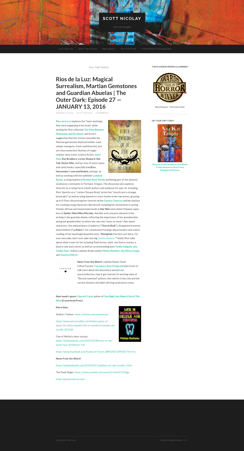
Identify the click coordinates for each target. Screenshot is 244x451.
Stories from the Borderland (156, 49)
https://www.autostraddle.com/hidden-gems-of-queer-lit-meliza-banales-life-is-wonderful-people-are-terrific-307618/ (86, 325)
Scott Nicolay (122, 18)
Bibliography (108, 49)
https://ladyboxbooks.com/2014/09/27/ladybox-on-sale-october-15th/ (94, 365)
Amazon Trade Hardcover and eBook (169, 164)
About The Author (87, 49)
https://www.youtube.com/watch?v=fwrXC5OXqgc (102, 372)
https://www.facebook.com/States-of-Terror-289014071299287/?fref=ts (96, 351)
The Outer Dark (128, 49)
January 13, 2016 (64, 113)
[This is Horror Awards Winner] (170, 104)
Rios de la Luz (63, 121)
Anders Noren (175, 440)
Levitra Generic (106, 238)
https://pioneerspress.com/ (70, 379)
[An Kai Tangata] (170, 161)
